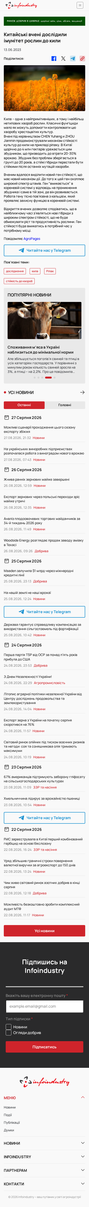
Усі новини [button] (45, 930)
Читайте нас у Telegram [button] (49, 250)
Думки (9, 1130)
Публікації (12, 1122)
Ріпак (50, 271)
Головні (64, 405)
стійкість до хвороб (19, 281)
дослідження (15, 271)
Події (8, 1115)
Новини (10, 1107)
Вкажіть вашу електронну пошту (36, 995)
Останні (24, 405)
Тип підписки (18, 1018)
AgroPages (31, 238)
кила (35, 271)
